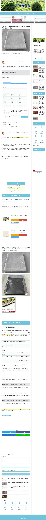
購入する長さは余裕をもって (13, 188)
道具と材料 (4, 415)
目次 (14, 183)
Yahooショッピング (15, 222)
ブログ (21, 517)
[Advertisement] (16, 173)
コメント (4, 456)
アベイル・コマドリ (7, 248)
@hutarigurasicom (13, 55)
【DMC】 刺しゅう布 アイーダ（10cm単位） (19, 230)
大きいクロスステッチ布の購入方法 (14, 185)
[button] (44, 145)
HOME (18, 517)
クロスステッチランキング (37, 172)
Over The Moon (24, 66)
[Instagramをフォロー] (42, 58)
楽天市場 (23, 220)
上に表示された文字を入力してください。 (9, 470)
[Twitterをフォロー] (36, 58)
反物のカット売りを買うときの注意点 (14, 187)
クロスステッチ (9, 415)
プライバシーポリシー (26, 517)
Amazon (15, 220)
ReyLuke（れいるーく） (38, 45)
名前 (4, 465)
